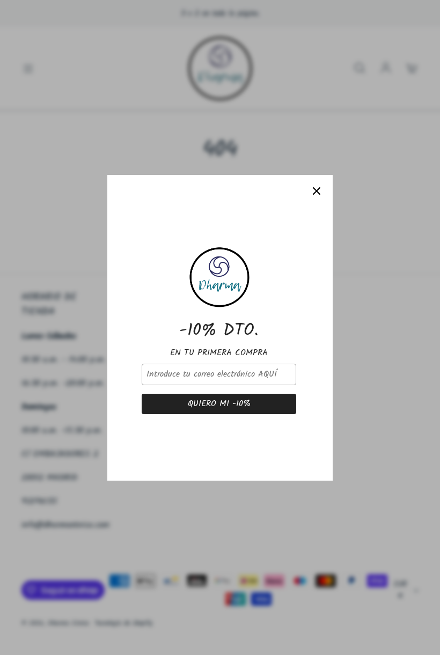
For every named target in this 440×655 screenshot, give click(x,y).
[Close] (316, 190)
